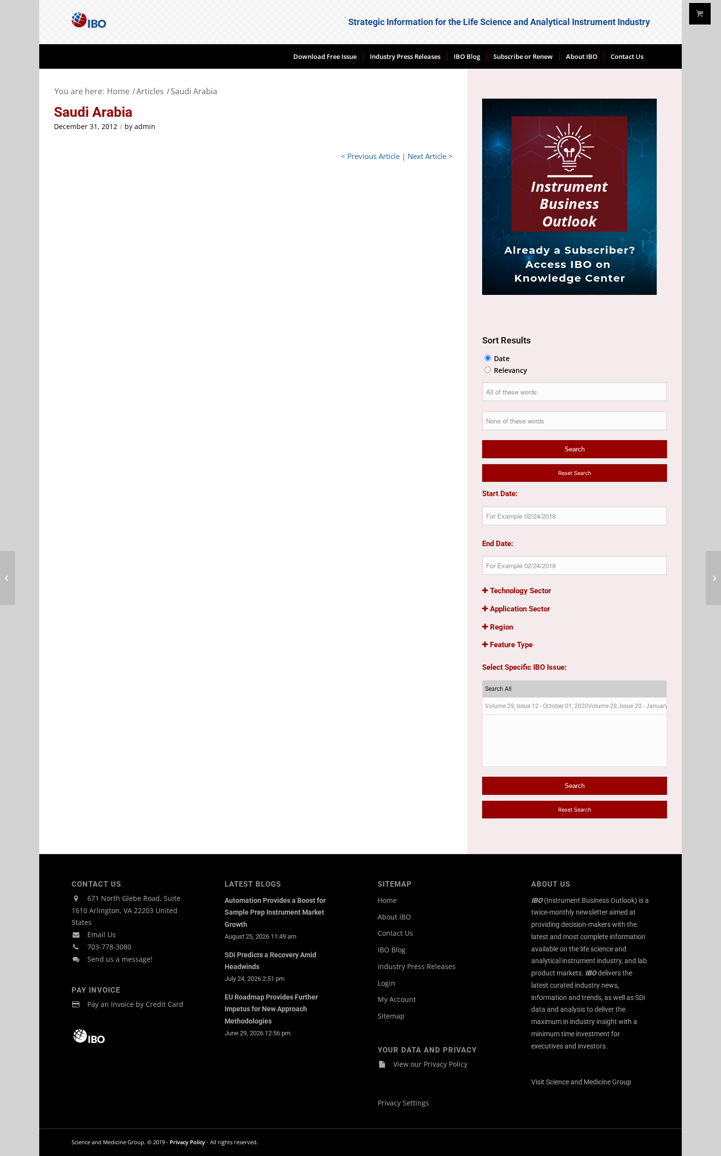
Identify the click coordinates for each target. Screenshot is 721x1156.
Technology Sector (519, 590)
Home (387, 900)
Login (386, 983)
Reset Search (575, 473)
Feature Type (510, 644)
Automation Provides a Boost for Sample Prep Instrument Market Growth (275, 912)
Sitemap (391, 1016)
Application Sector (519, 608)
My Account (397, 999)
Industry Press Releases (417, 966)
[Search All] (575, 689)
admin (144, 126)
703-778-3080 (109, 946)
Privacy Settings (403, 1102)
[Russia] (7, 578)
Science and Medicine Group (588, 1082)
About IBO (394, 916)
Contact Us (395, 933)
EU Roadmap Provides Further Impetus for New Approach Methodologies (271, 1009)
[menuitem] (325, 56)
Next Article (427, 156)
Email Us (101, 934)
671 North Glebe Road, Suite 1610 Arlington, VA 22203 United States (126, 910)
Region (500, 627)
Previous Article (373, 156)
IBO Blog (392, 949)
